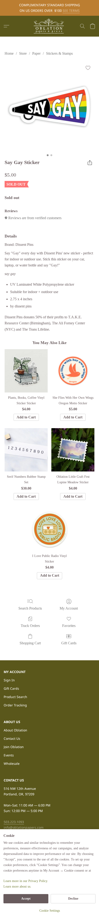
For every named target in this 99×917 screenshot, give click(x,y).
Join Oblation (14, 747)
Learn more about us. (17, 886)
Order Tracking (15, 705)
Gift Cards (68, 643)
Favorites (69, 626)
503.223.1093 (14, 822)
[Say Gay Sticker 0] (49, 106)
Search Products (30, 608)
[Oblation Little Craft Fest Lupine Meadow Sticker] (72, 449)
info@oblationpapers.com (24, 827)
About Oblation (15, 730)
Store (23, 53)
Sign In (9, 680)
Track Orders (30, 626)
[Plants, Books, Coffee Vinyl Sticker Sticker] (26, 370)
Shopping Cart (30, 643)
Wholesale (12, 763)
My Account (69, 608)
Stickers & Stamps (59, 53)
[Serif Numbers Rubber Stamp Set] (26, 449)
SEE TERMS (71, 10)
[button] (49, 26)
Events (9, 755)
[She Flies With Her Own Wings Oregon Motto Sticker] (72, 370)
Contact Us (12, 738)
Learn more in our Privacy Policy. (25, 881)
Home (9, 53)
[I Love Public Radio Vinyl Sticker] (49, 529)
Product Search (15, 697)
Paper (36, 53)
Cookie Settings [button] (49, 910)
